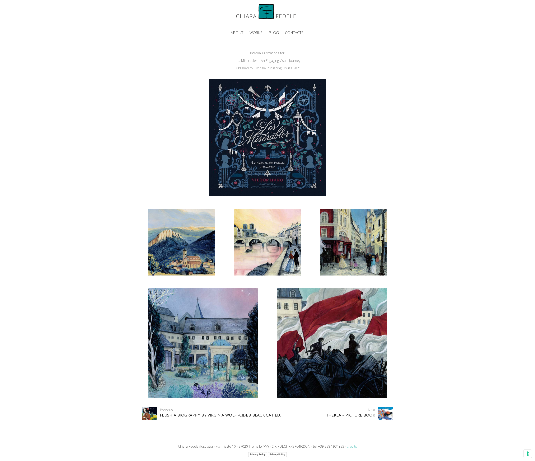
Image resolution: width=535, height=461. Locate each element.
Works (256, 32)
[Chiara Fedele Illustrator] (266, 11)
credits (352, 446)
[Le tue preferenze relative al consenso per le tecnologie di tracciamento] (528, 454)
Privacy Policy (257, 454)
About (237, 32)
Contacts (294, 32)
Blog (274, 32)
